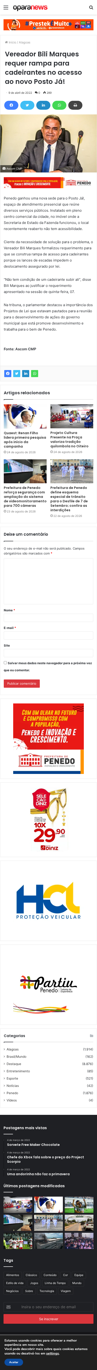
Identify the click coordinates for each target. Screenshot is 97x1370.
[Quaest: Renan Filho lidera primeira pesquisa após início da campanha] (25, 416)
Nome (9, 610)
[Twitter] (27, 105)
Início (12, 42)
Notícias (13, 1086)
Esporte (12, 1078)
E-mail (10, 628)
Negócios (12, 1291)
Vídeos (12, 1100)
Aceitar (13, 1362)
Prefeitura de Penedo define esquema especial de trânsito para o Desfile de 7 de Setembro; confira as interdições (69, 498)
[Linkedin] (43, 105)
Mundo (76, 1283)
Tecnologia (47, 1291)
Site (7, 645)
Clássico (31, 1275)
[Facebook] (11, 105)
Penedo (12, 1093)
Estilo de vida (15, 1283)
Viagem (66, 1291)
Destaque (14, 1064)
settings (52, 1353)
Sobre (29, 1291)
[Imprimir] (75, 105)
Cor (65, 1275)
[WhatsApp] (59, 105)
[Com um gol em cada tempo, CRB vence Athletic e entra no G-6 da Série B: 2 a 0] (18, 1241)
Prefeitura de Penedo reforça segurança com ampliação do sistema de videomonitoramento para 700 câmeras (25, 496)
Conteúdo (50, 1275)
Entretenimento (18, 1071)
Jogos (34, 1283)
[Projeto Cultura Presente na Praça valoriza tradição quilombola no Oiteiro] (71, 416)
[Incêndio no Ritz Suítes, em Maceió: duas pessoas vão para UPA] (48, 1241)
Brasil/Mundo (16, 1056)
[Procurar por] (91, 9)
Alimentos (12, 1275)
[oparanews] (30, 7)
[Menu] (6, 9)
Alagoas (24, 42)
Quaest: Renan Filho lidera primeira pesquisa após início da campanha (25, 440)
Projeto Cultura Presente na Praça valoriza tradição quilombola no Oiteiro (69, 439)
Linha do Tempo (55, 1283)
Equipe (78, 1275)
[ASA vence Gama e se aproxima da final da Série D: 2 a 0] (79, 1205)
